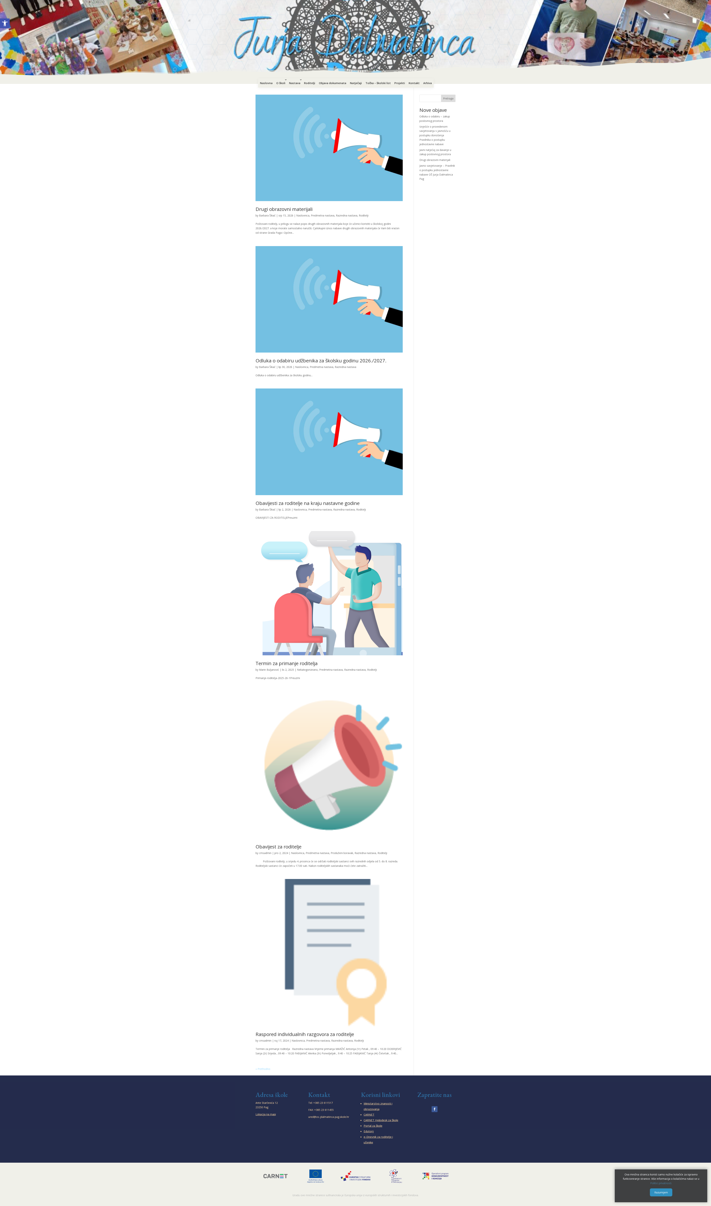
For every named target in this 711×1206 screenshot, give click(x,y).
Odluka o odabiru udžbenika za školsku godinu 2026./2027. (321, 360)
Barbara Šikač (267, 215)
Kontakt (414, 83)
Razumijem (661, 1192)
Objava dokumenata (332, 83)
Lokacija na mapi (266, 1114)
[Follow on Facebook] (435, 1109)
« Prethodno (263, 1069)
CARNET (369, 1114)
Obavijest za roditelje (278, 846)
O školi (280, 83)
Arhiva (427, 83)
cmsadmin (265, 853)
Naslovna (266, 83)
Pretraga (448, 98)
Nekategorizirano (307, 669)
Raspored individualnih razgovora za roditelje (305, 1034)
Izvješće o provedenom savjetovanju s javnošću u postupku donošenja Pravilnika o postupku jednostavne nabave (434, 135)
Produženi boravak (342, 853)
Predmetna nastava (322, 215)
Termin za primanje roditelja (287, 663)
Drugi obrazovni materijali (284, 209)
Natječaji (356, 83)
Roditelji (309, 83)
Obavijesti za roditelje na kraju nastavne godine (308, 503)
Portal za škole (373, 1125)
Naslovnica (302, 215)
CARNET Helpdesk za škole (381, 1120)
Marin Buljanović (269, 669)
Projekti (399, 83)
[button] (5, 23)
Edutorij (369, 1131)
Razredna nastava (346, 215)
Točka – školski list (378, 83)
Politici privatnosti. (661, 1183)
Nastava (294, 83)
